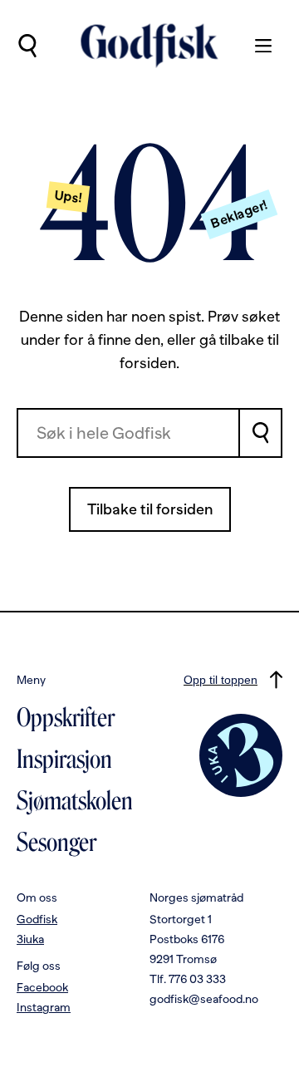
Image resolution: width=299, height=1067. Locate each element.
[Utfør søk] (27, 45)
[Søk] (261, 433)
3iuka (30, 939)
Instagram (44, 1007)
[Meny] (255, 46)
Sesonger (56, 843)
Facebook (42, 987)
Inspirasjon (64, 759)
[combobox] (128, 433)
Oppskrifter (66, 718)
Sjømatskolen (75, 801)
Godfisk (37, 919)
